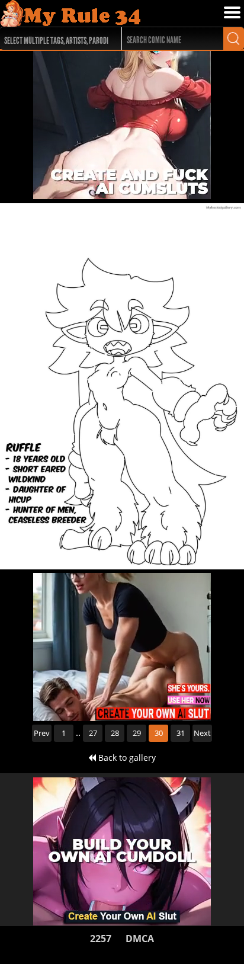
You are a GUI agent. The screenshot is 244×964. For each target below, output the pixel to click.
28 (115, 733)
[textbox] (57, 38)
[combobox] (55, 38)
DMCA (140, 938)
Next (202, 733)
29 (137, 733)
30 (159, 733)
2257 (100, 938)
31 (180, 733)
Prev (42, 733)
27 (93, 733)
